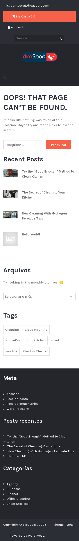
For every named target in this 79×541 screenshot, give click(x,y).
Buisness (14, 489)
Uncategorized (18, 504)
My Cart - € (25, 16)
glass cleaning (36, 330)
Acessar (13, 394)
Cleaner (12, 494)
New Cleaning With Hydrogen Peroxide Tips (40, 451)
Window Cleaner (35, 351)
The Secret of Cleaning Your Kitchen (34, 446)
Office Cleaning (18, 499)
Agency (12, 484)
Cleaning (12, 330)
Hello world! (31, 234)
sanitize (11, 351)
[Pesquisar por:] (24, 145)
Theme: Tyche (64, 525)
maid (55, 340)
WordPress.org (18, 409)
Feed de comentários (23, 404)
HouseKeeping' (16, 340)
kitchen (40, 340)
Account (16, 27)
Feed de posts (17, 399)
